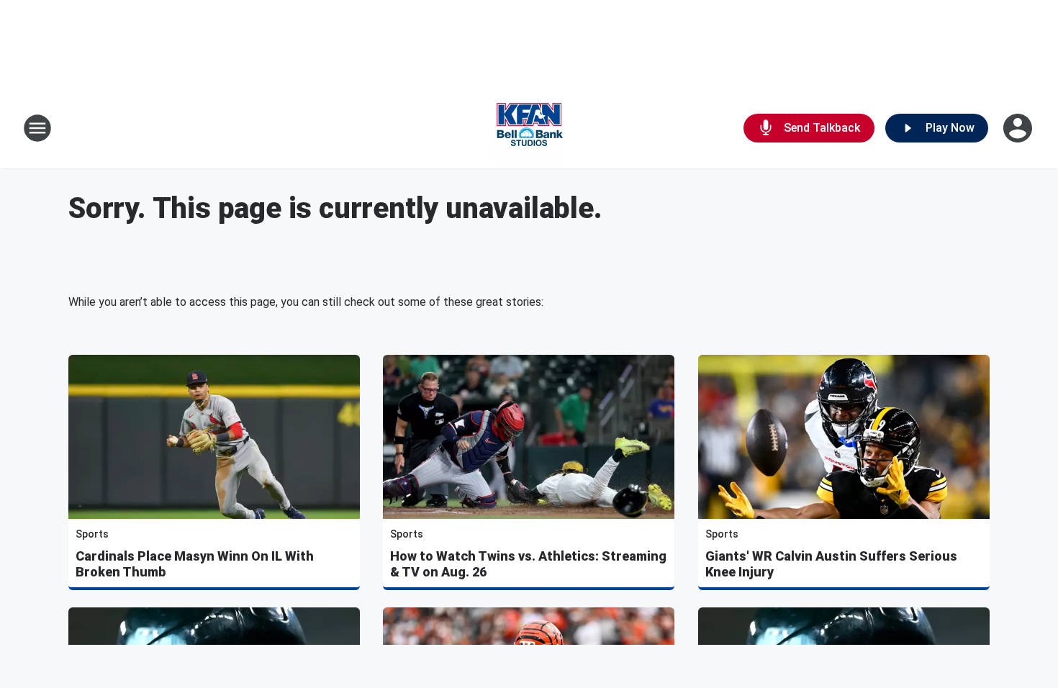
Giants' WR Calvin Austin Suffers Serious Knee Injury (831, 563)
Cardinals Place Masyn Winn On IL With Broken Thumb (195, 563)
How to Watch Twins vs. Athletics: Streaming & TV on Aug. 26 (528, 563)
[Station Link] (529, 128)
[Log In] (1019, 128)
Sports (92, 534)
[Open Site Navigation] (37, 128)
